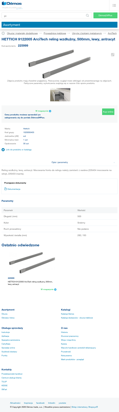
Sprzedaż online (8, 347)
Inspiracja (28, 403)
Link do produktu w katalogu (19, 149)
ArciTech (112, 33)
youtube (62, 403)
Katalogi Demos (67, 314)
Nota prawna (66, 355)
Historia (64, 332)
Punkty (4, 355)
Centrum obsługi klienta (11, 377)
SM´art (4, 389)
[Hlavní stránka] (4, 33)
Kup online (108, 111)
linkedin (51, 403)
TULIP (4, 381)
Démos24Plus (105, 15)
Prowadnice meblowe (55, 33)
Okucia (4, 314)
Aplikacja (5, 336)
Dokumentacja (13, 189)
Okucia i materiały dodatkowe (22, 33)
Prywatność (66, 351)
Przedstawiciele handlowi (12, 374)
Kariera (64, 344)
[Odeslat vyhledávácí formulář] (87, 15)
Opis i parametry (60, 162)
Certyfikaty (6, 344)
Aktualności (15, 403)
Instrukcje (6, 332)
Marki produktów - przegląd (72, 359)
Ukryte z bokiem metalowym (87, 33)
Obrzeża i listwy (8, 317)
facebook (40, 403)
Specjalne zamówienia (11, 340)
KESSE (4, 385)
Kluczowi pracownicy (70, 336)
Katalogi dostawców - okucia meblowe (77, 317)
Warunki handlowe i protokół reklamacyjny (78, 347)
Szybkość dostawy (9, 351)
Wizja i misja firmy (68, 340)
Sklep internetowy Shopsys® (85, 407)
